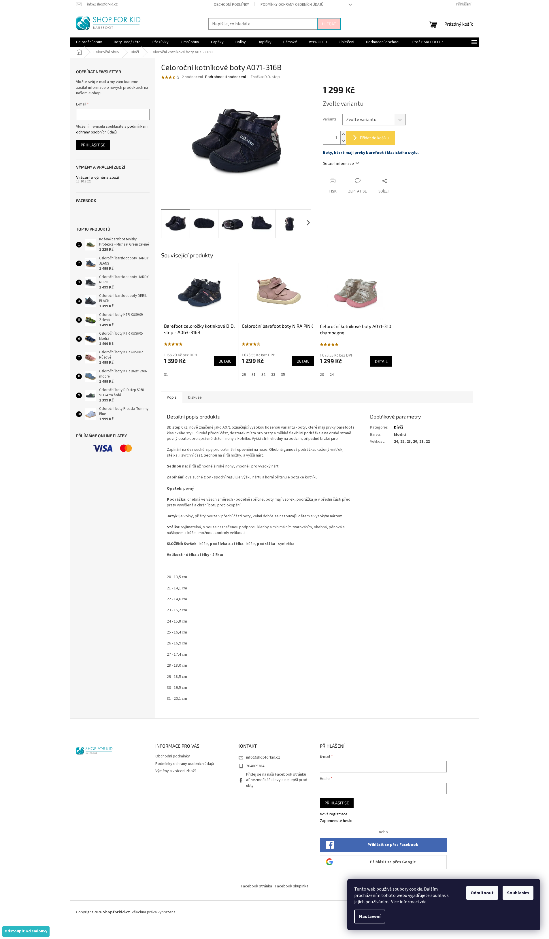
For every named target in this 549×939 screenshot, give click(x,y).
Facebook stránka (256, 886)
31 (166, 375)
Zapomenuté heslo (336, 821)
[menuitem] (89, 42)
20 (322, 375)
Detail (224, 361)
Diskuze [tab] (195, 397)
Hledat (329, 23)
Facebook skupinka (291, 886)
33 (273, 375)
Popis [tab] (172, 397)
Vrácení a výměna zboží (97, 177)
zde (423, 902)
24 (332, 375)
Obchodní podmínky (231, 4)
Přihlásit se (93, 144)
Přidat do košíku (374, 137)
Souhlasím (518, 893)
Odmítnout (482, 893)
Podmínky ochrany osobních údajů (292, 4)
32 (263, 375)
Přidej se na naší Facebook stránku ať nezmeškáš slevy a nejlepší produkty (276, 780)
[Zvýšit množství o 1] (343, 134)
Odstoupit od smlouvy (26, 931)
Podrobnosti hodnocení (225, 77)
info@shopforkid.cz (263, 757)
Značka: (265, 77)
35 (283, 375)
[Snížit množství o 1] (343, 141)
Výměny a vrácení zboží (175, 771)
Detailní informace (338, 164)
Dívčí (398, 427)
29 (244, 375)
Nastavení (369, 916)
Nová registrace (334, 814)
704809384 (255, 766)
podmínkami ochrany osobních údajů (112, 129)
